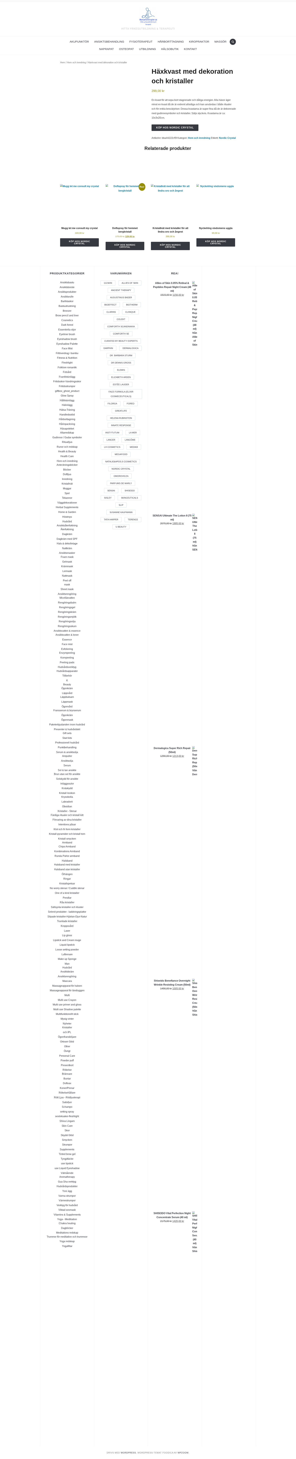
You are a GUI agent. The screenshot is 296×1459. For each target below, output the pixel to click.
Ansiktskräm (67, 971)
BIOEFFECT (110, 304)
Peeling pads (67, 662)
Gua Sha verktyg (67, 1181)
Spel (67, 493)
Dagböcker (67, 1228)
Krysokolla (67, 797)
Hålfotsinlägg (67, 400)
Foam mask (67, 557)
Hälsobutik (170, 49)
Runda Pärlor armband (67, 856)
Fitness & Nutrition (67, 358)
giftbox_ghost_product (67, 391)
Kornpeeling (67, 657)
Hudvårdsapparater (67, 671)
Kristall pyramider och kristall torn (67, 834)
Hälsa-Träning (67, 410)
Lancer (111, 440)
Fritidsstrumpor (67, 386)
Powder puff (67, 1060)
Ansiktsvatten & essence (67, 630)
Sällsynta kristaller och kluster (67, 907)
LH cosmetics (112, 447)
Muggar (67, 488)
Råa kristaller (67, 902)
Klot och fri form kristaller (67, 829)
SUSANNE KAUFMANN (121, 512)
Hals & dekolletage (67, 543)
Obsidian (67, 806)
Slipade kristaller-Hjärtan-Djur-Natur (67, 916)
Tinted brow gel (67, 1154)
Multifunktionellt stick (67, 1014)
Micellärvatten (67, 597)
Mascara (67, 981)
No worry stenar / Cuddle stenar (67, 888)
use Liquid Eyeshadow (67, 1168)
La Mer (133, 432)
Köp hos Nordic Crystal (175, 127)
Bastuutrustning (67, 306)
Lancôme (130, 440)
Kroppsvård (67, 926)
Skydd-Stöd (67, 1135)
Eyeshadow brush (67, 339)
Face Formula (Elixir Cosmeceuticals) (121, 394)
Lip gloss (67, 935)
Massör (220, 41)
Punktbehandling (67, 747)
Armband (67, 842)
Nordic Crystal (227, 138)
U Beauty (121, 527)
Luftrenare (67, 954)
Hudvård (67, 521)
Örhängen (67, 874)
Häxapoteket (67, 428)
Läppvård (67, 693)
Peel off (67, 580)
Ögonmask (67, 719)
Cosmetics (67, 320)
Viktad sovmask (67, 1210)
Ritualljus (67, 442)
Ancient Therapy (121, 290)
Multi (67, 995)
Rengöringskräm (67, 612)
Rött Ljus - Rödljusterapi (67, 1097)
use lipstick (67, 1163)
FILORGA (112, 403)
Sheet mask (67, 589)
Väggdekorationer (67, 502)
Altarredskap (67, 432)
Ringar (67, 878)
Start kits (67, 738)
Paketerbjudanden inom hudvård (67, 724)
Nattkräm (67, 548)
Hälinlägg (67, 405)
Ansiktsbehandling (109, 41)
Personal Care (67, 1056)
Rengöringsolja (67, 621)
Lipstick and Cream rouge (67, 940)
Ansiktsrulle (67, 296)
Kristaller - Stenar (67, 811)
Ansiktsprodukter (67, 292)
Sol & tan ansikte (67, 770)
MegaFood (121, 454)
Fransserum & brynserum (67, 710)
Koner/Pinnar (67, 1088)
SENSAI (111, 490)
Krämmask (67, 566)
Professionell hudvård (67, 742)
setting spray (67, 1111)
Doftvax (67, 1083)
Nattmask (67, 575)
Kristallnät (67, 483)
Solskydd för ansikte (67, 779)
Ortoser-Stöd (67, 1041)
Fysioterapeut (140, 41)
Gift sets (67, 733)
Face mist (67, 644)
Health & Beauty (67, 451)
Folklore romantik (67, 367)
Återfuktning (67, 529)
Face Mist (67, 348)
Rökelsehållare (67, 1092)
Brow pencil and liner (67, 315)
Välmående (67, 1173)
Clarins (111, 312)
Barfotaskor (67, 301)
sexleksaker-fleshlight (67, 1116)
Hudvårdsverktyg (67, 667)
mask (67, 584)
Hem (62, 62)
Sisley (107, 498)
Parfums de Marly (121, 483)
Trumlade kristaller (67, 921)
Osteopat (126, 49)
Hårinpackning (67, 424)
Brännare (67, 1074)
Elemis (121, 370)
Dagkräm (67, 534)
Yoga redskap (67, 1241)
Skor (67, 1130)
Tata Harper (111, 519)
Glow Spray (67, 395)
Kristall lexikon (67, 793)
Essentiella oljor (67, 329)
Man (67, 963)
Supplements (67, 1149)
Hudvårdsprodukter (67, 1186)
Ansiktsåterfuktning (67, 525)
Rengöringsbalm (67, 602)
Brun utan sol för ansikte (67, 774)
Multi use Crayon (67, 1000)
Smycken (67, 1140)
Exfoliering (67, 649)
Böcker (67, 469)
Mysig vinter (67, 1018)
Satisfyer (67, 1102)
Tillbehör (67, 675)
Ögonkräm (67, 688)
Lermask (67, 571)
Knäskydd (67, 788)
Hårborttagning (171, 41)
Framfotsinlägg (67, 377)
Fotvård (67, 372)
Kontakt (190, 49)
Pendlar (67, 897)
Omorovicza (121, 476)
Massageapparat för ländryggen (67, 990)
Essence (67, 639)
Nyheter (67, 1023)
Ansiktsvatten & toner (67, 635)
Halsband (67, 860)
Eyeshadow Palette (67, 344)
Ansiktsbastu (67, 282)
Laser (67, 930)
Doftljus (67, 474)
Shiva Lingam (67, 1121)
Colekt (121, 319)
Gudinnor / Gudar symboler (67, 437)
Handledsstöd (67, 414)
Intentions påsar (67, 824)
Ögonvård (67, 706)
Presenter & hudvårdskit (67, 729)
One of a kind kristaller (67, 893)
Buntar (67, 1078)
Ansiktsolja (67, 760)
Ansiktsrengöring (67, 594)
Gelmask (67, 561)
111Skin (108, 283)
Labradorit (67, 801)
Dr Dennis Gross (121, 362)
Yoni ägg (67, 1191)
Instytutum (112, 432)
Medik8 (134, 447)
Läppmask (67, 701)
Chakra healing (67, 1223)
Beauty (67, 684)
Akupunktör (79, 41)
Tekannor (67, 498)
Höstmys (67, 517)
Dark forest (67, 325)
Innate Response (121, 425)
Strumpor (67, 1144)
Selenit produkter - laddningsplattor (67, 911)
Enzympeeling (67, 653)
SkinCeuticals (129, 498)
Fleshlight (67, 362)
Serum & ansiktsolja (67, 752)
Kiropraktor (199, 41)
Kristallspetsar (67, 883)
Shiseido (130, 490)
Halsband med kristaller (67, 864)
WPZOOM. (183, 1452)
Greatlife (121, 411)
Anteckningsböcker (67, 465)
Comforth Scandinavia (121, 326)
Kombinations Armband (67, 851)
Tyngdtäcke (67, 1159)
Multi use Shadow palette (67, 1009)
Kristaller (67, 1027)
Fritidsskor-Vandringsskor (67, 381)
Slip (121, 505)
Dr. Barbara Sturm (121, 355)
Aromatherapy (67, 1177)
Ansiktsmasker (67, 553)
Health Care (67, 456)
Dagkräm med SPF (67, 539)
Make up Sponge (67, 959)
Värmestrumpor (67, 1200)
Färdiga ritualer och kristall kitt (67, 815)
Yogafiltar (67, 1246)
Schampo (67, 1107)
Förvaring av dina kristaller (67, 819)
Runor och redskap (67, 447)
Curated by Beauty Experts (121, 341)
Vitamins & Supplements (67, 1214)
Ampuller (67, 756)
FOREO (130, 403)
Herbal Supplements (67, 507)
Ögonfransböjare (67, 1037)
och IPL (67, 1032)
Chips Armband (67, 846)
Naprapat (106, 49)
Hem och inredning (76, 62)
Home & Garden (67, 512)
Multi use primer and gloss (67, 1004)
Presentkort (67, 1065)
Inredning (67, 479)
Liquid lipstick (67, 944)
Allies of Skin (130, 283)
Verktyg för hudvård (67, 1205)
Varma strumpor (67, 1196)
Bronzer (67, 311)
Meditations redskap (67, 1232)
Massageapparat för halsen (67, 985)
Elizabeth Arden (121, 377)
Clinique (130, 312)
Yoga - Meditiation (67, 1219)
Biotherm (132, 304)
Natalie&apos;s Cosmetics (121, 461)
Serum (67, 765)
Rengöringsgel (67, 607)
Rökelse (67, 1070)
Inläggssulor (67, 783)
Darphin (108, 348)
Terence (133, 519)
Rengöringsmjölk (67, 616)
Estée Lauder (121, 384)
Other (67, 1046)
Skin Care (67, 1126)
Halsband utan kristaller (67, 869)
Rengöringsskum (67, 626)
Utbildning (147, 49)
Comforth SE (121, 333)
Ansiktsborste (67, 287)
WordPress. (129, 1452)
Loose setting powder (67, 949)
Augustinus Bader (121, 297)
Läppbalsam (67, 697)
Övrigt (67, 1051)
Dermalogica (130, 348)
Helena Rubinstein (121, 418)
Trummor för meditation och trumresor (67, 1236)
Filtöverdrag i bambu (67, 353)
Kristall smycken (67, 838)
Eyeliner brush (67, 334)
